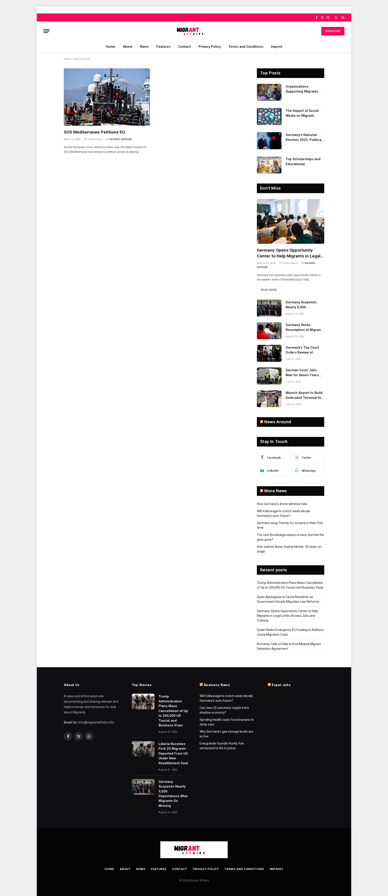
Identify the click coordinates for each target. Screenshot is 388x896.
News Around (277, 421)
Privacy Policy (209, 47)
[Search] (342, 17)
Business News (217, 685)
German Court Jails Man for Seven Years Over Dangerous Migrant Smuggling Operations (302, 373)
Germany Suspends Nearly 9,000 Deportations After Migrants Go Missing (302, 305)
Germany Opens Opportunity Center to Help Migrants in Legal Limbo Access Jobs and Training (289, 253)
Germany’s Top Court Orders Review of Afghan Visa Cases (302, 350)
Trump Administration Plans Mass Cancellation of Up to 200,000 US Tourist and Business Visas (173, 710)
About (127, 47)
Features (163, 47)
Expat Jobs (281, 685)
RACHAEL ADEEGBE (121, 139)
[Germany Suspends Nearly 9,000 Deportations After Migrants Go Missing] (269, 308)
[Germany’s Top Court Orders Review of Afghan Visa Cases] (269, 353)
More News (275, 490)
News (144, 47)
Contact (184, 47)
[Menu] (46, 31)
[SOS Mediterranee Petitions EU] (107, 97)
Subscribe (333, 31)
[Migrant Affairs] (194, 31)
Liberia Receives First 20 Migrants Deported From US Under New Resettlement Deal (173, 753)
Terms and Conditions (245, 47)
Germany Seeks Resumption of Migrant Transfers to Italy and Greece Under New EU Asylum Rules (304, 327)
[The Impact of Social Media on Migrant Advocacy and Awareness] (269, 116)
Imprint (276, 47)
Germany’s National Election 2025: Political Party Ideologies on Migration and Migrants (304, 137)
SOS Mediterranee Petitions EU (94, 132)
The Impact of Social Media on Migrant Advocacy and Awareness (302, 113)
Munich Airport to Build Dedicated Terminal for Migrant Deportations (304, 395)
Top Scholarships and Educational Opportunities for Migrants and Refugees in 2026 (304, 161)
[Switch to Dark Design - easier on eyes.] (336, 17)
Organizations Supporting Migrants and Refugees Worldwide (302, 89)
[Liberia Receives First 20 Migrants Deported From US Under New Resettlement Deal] (143, 749)
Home (110, 47)
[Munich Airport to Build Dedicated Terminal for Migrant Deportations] (269, 398)
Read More (269, 289)
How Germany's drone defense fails (282, 504)
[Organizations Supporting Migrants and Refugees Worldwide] (269, 92)
